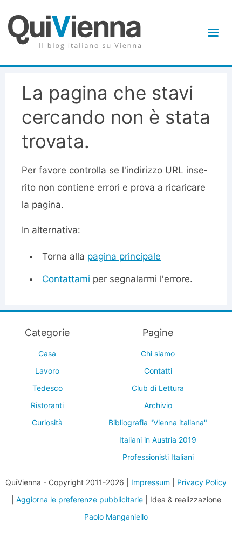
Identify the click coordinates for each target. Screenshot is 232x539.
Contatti (158, 370)
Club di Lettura (158, 388)
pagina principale (124, 256)
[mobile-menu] (211, 33)
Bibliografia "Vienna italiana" (157, 422)
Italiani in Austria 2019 (157, 439)
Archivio (158, 405)
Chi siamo (158, 353)
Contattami (66, 279)
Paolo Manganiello (116, 516)
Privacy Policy (202, 482)
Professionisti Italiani (158, 456)
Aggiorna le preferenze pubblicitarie (79, 499)
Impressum (150, 482)
